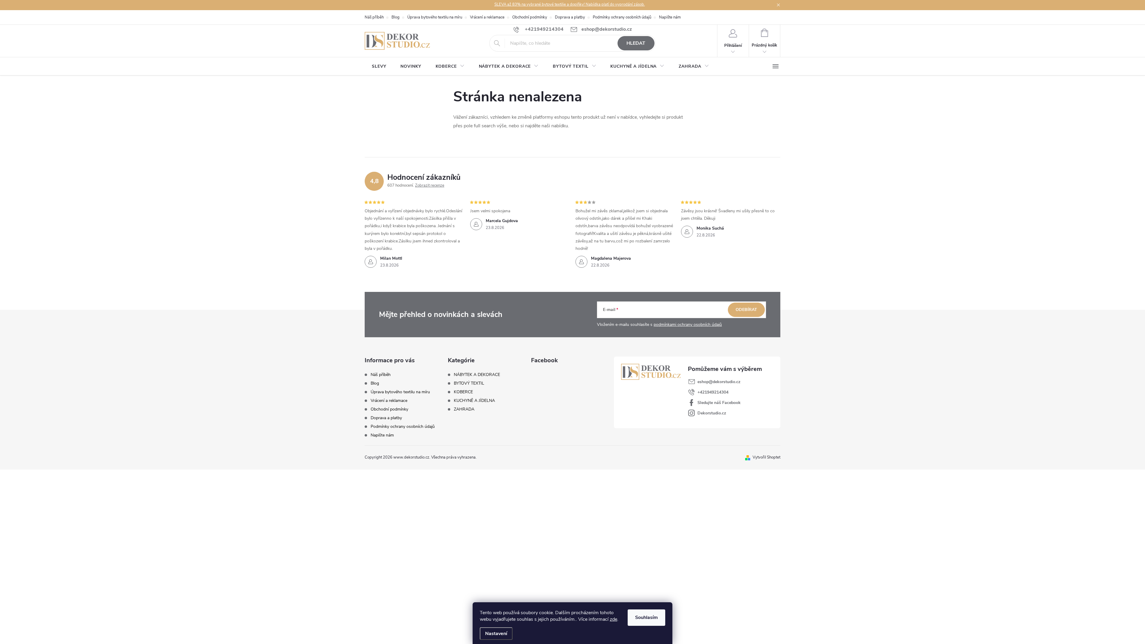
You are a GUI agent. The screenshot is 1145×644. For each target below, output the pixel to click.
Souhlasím (646, 617)
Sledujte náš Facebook (719, 402)
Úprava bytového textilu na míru (434, 17)
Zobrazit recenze (429, 185)
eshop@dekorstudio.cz (718, 382)
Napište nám (670, 17)
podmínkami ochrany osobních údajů (688, 324)
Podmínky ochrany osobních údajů (622, 17)
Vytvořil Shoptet (766, 457)
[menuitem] (379, 66)
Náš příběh (374, 17)
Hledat (635, 43)
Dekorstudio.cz (711, 413)
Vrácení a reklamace (487, 17)
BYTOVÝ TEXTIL (469, 383)
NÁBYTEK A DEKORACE (477, 374)
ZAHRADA (464, 409)
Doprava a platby (570, 17)
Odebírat (746, 309)
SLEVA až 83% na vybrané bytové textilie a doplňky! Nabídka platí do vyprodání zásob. (569, 4)
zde (613, 619)
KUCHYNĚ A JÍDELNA (474, 400)
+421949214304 (712, 392)
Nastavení (496, 633)
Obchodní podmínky (529, 17)
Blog (396, 17)
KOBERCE (463, 392)
